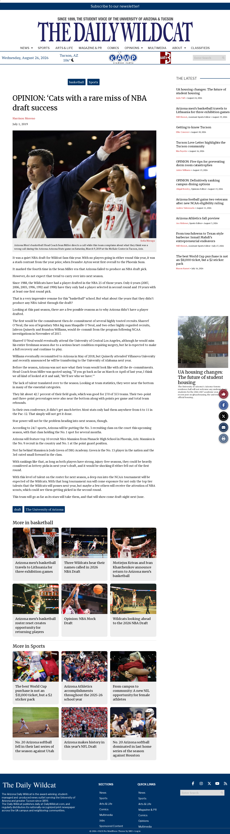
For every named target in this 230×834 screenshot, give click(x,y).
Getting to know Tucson (193, 127)
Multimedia (157, 48)
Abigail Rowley (183, 189)
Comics (113, 48)
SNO (130, 831)
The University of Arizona (44, 509)
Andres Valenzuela (185, 208)
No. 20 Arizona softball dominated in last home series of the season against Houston (132, 748)
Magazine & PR (90, 48)
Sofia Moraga (148, 240)
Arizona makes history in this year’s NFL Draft (84, 744)
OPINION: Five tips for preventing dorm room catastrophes (200, 163)
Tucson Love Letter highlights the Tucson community (201, 144)
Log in (138, 831)
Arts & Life (64, 48)
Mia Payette (181, 151)
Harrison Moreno (24, 118)
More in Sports (29, 646)
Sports (44, 48)
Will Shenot (181, 117)
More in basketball (33, 522)
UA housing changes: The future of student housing (200, 377)
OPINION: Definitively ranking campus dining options (198, 182)
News (24, 48)
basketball (76, 82)
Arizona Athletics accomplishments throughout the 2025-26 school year (83, 693)
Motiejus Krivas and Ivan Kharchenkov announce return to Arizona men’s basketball (133, 569)
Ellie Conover (182, 132)
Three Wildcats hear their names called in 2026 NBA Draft (84, 567)
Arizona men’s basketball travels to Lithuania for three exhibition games (203, 110)
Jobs (102, 820)
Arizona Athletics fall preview (198, 218)
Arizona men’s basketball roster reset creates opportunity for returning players (35, 625)
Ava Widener (182, 223)
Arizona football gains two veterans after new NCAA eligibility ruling (202, 201)
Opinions (132, 48)
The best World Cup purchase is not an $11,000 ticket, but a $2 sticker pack (202, 260)
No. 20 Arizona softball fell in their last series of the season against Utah (34, 746)
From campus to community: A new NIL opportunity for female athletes (131, 693)
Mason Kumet (183, 268)
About (177, 48)
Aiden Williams (183, 170)
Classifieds (200, 48)
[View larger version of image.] (84, 184)
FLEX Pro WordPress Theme (111, 831)
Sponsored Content (111, 826)
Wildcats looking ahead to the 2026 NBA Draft (132, 621)
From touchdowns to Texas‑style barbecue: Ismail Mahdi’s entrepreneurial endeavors (200, 237)
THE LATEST (186, 78)
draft (17, 509)
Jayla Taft (180, 98)
